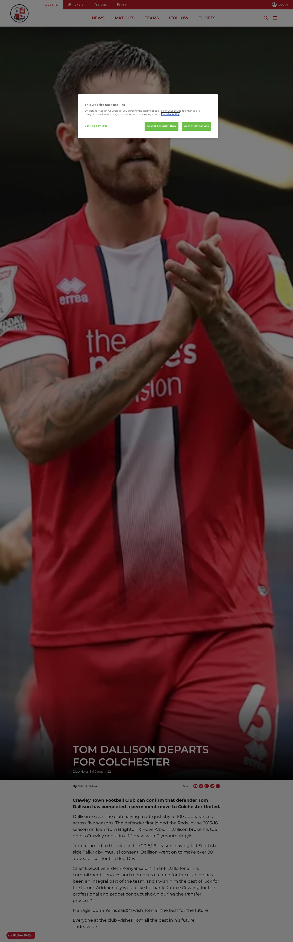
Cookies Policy (171, 114)
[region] (148, 116)
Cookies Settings (96, 125)
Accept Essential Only (161, 126)
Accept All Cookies (196, 126)
